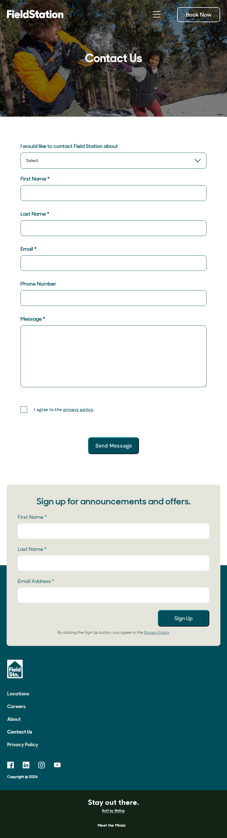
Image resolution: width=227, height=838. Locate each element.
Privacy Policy (156, 632)
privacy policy (78, 409)
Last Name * (34, 214)
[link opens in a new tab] (10, 765)
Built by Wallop (113, 811)
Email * (28, 249)
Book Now (198, 14)
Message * (32, 319)
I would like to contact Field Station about (69, 146)
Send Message (113, 445)
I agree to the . (64, 409)
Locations (18, 693)
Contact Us (19, 732)
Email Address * (36, 581)
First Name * (35, 179)
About (14, 719)
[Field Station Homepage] (35, 14)
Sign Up (183, 618)
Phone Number (38, 284)
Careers (16, 706)
